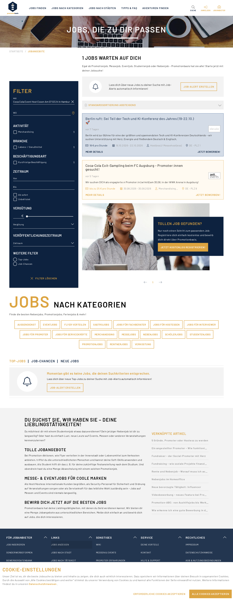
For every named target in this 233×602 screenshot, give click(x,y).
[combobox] (42, 112)
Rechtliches (195, 537)
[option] (180, 441)
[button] (193, 8)
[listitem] (26, 545)
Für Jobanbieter (19, 537)
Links (55, 537)
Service (147, 537)
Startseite (16, 51)
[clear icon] (72, 102)
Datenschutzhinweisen (43, 583)
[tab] (19, 361)
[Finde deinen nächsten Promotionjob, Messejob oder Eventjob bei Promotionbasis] (12, 8)
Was (14, 98)
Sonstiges (104, 537)
